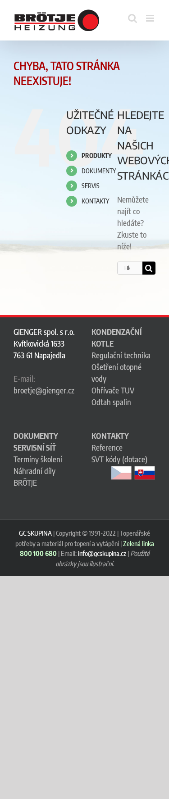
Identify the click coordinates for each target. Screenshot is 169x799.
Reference (107, 447)
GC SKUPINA (35, 533)
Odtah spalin (111, 402)
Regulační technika (121, 355)
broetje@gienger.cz (44, 390)
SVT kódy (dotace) (119, 459)
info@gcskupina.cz (102, 553)
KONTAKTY (95, 201)
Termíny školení (38, 459)
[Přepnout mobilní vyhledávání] (132, 18)
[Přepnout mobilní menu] (150, 18)
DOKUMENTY (99, 171)
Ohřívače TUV (112, 390)
